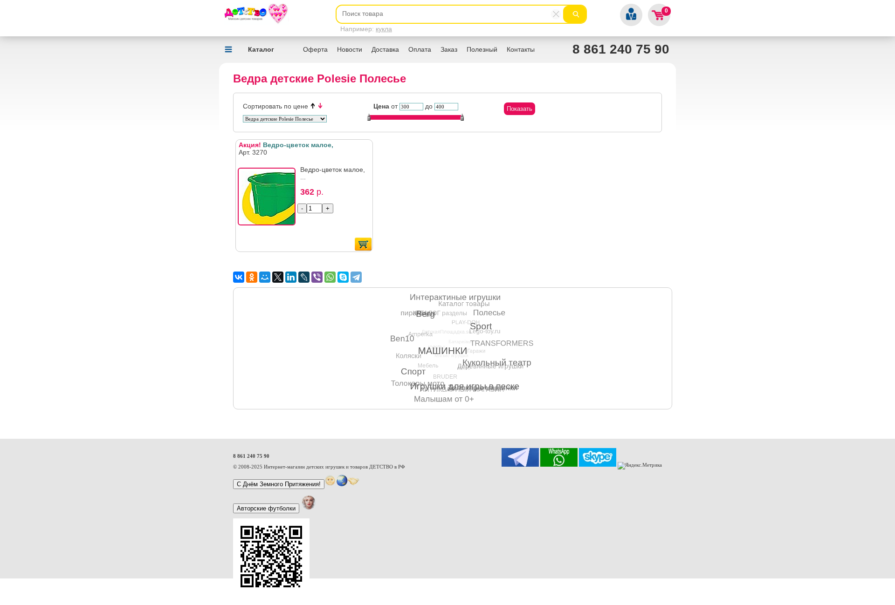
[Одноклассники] (251, 277)
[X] (277, 277)
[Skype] (343, 277)
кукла (384, 29)
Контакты (521, 49)
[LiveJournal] (304, 277)
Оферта (315, 49)
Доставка (385, 49)
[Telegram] (356, 277)
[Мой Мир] (264, 277)
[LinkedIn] (290, 277)
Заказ (449, 49)
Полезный (482, 49)
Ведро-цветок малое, (286, 145)
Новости (349, 49)
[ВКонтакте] (238, 277)
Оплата (419, 49)
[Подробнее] (269, 199)
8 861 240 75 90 (620, 49)
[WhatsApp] (330, 277)
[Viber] (317, 277)
